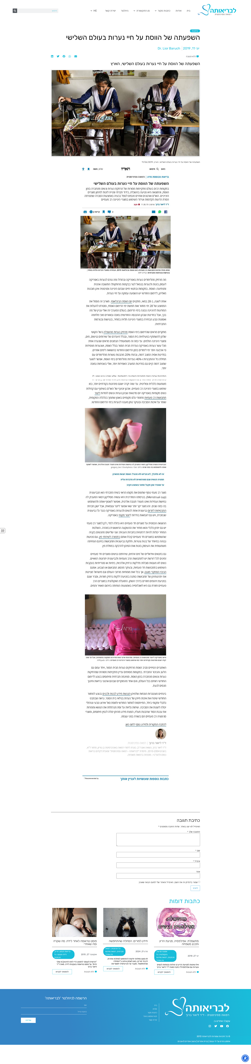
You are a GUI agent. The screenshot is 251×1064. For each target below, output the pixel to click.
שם (197, 851)
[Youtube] (221, 1026)
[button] (76, 56)
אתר (198, 872)
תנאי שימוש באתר (150, 1016)
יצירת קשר (110, 10)
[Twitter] (215, 1026)
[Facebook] (227, 1026)
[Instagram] (209, 1026)
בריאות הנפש (65, 951)
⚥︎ (2, 531)
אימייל (196, 861)
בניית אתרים (202, 1041)
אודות (178, 10)
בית (188, 10)
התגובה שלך (193, 832)
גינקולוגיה (163, 954)
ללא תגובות (191, 972)
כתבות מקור (164, 10)
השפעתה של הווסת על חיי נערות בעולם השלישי (180, 162)
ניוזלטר (124, 10)
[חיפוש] (15, 11)
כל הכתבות (115, 948)
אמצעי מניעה (162, 951)
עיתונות (195, 31)
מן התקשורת (143, 10)
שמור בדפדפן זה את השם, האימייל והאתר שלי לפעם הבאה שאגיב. (168, 882)
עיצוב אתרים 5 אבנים (187, 1041)
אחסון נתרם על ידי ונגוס (220, 1041)
